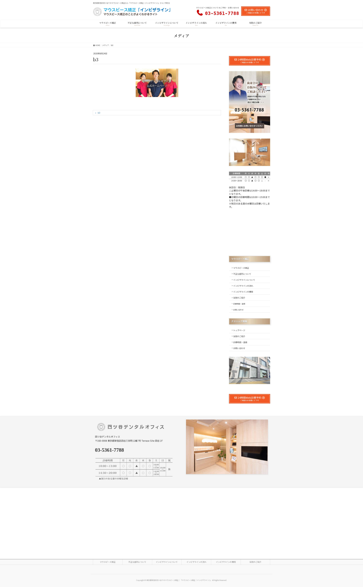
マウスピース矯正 (241, 267)
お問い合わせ (238, 309)
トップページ (239, 330)
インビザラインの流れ (243, 285)
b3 (99, 112)
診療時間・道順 (239, 304)
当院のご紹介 (239, 297)
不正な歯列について (242, 273)
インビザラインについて (244, 279)
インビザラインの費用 (243, 291)
